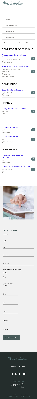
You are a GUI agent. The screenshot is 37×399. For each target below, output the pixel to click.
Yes (6, 273)
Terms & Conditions (13, 395)
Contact (13, 366)
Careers (22, 366)
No (6, 277)
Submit (7, 337)
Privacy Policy (24, 395)
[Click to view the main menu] (33, 3)
